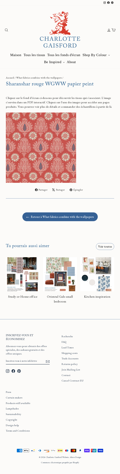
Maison (15, 55)
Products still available (18, 403)
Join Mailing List (71, 369)
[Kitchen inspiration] (97, 274)
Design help (12, 425)
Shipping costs (70, 353)
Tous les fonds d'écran (63, 55)
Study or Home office (22, 296)
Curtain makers (14, 397)
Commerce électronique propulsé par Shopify (60, 462)
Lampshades (12, 408)
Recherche (67, 336)
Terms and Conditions (18, 430)
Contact (66, 375)
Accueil (10, 77)
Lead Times (68, 347)
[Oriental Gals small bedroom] (60, 274)
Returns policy (70, 364)
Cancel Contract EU (72, 380)
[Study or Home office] (23, 274)
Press (8, 392)
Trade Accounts (70, 358)
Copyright (11, 419)
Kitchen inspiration (97, 296)
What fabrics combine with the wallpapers (39, 77)
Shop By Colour (95, 55)
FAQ (64, 341)
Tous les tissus (34, 55)
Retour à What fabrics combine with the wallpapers (62, 217)
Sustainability (13, 414)
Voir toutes (105, 246)
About (71, 62)
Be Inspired (53, 62)
